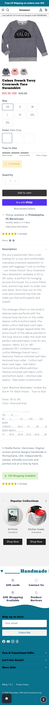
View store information (17, 227)
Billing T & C (7, 685)
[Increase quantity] (15, 181)
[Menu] (3, 10)
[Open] (6, 698)
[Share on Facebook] (10, 241)
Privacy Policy (22, 685)
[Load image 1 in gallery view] (24, 42)
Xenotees (13, 693)
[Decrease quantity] (4, 181)
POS (21, 693)
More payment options (24, 209)
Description (9, 249)
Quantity (7, 175)
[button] (43, 699)
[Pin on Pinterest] (14, 241)
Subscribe (24, 632)
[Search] (9, 10)
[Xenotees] (24, 10)
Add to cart (24, 193)
